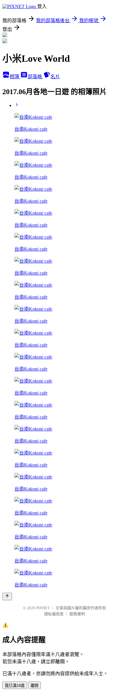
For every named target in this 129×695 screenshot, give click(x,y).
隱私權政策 (54, 614)
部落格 (35, 76)
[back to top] (7, 596)
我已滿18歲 (15, 685)
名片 (55, 76)
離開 (34, 685)
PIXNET (43, 608)
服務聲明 (77, 614)
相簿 (15, 76)
